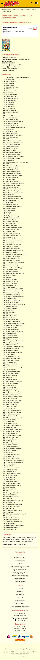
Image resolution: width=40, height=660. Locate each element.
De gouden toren (10, 477)
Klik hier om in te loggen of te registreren (14, 544)
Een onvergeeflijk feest (12, 146)
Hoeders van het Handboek (14, 381)
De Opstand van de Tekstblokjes (15, 323)
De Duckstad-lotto (11, 100)
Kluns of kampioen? (11, 529)
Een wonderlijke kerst (12, 308)
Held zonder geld (11, 110)
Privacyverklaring (20, 579)
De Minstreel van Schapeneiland (15, 127)
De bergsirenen (10, 108)
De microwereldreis (11, 445)
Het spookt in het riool (12, 148)
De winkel (20, 588)
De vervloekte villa (11, 489)
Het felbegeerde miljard (12, 527)
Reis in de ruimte (10, 179)
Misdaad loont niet (11, 285)
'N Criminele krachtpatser (13, 166)
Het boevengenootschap (13, 443)
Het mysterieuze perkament (14, 206)
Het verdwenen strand (12, 437)
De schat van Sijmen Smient (14, 396)
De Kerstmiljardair (11, 200)
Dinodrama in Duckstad (12, 496)
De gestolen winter (11, 362)
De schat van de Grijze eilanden (15, 291)
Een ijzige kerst (10, 237)
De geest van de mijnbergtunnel (15, 262)
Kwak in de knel (10, 354)
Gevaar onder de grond (12, 229)
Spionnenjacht (10, 243)
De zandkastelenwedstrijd (13, 412)
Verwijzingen (20, 603)
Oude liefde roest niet (12, 518)
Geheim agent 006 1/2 (12, 96)
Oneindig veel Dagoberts (13, 493)
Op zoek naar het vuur (12, 91)
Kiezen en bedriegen (12, 221)
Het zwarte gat (10, 508)
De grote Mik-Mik (10, 220)
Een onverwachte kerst (12, 446)
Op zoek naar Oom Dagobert (14, 300)
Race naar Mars (10, 487)
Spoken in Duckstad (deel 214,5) (15, 304)
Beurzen (20, 597)
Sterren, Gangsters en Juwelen (15, 183)
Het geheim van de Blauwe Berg (15, 273)
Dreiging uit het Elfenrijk (13, 295)
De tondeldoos (10, 114)
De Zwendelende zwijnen (13, 116)
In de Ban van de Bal (12, 320)
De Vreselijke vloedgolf (12, 191)
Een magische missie (12, 337)
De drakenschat (10, 104)
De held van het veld (12, 266)
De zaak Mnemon (11, 318)
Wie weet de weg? (11, 370)
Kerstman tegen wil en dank (14, 175)
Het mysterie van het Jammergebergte (17, 162)
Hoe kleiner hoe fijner (12, 204)
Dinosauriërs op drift (11, 133)
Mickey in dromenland (12, 87)
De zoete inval (10, 79)
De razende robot (11, 223)
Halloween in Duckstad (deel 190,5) (16, 254)
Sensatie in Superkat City (13, 431)
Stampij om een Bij (11, 298)
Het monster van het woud (13, 189)
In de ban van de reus (12, 120)
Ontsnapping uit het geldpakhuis (15, 525)
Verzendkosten (20, 561)
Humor (15, 69)
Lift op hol (8, 212)
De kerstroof (9, 202)
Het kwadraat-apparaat (12, 348)
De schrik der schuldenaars (14, 510)
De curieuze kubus (11, 433)
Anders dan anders (11, 327)
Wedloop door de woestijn (13, 196)
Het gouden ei (10, 377)
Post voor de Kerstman (12, 187)
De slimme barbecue (12, 456)
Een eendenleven (11, 385)
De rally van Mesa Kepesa (13, 410)
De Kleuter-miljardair (12, 137)
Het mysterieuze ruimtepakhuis (15, 250)
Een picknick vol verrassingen (14, 227)
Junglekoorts (9, 452)
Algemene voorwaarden (20, 570)
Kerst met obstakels (11, 470)
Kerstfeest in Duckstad (12, 112)
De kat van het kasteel (12, 383)
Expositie (20, 591)
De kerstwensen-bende (12, 402)
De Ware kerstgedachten (13, 145)
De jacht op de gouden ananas (15, 296)
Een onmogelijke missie (13, 258)
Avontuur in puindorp (12, 264)
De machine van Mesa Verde (14, 368)
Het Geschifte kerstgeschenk (14, 173)
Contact (20, 555)
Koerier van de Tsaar (12, 125)
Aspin (24, 657)
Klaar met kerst (10, 421)
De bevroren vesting (11, 475)
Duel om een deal (11, 387)
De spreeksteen (10, 523)
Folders (20, 564)
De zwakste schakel (11, 379)
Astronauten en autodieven (13, 425)
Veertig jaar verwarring (12, 216)
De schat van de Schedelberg (14, 462)
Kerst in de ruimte (11, 231)
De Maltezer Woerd (11, 335)
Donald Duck (14, 9)
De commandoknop (11, 375)
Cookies (33, 649)
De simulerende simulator (13, 154)
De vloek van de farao (12, 350)
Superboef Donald (11, 471)
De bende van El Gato (12, 302)
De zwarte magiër (11, 275)
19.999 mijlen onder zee (13, 441)
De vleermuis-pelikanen (13, 360)
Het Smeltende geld (11, 139)
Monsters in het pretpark (13, 233)
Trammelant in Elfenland (13, 185)
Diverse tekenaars (15, 67)
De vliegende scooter (12, 98)
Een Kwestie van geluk (12, 170)
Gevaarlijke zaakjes (11, 252)
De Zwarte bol (10, 195)
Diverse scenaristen (16, 65)
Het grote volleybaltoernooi (13, 485)
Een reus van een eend (12, 246)
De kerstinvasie (10, 516)
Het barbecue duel (11, 345)
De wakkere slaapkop (12, 168)
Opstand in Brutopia (11, 279)
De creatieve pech (11, 420)
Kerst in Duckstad (11, 333)
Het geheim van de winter (13, 339)
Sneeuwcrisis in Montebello (14, 521)
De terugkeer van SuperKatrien (15, 341)
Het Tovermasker (10, 164)
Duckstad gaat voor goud (13, 414)
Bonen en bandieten (11, 283)
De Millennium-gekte (12, 177)
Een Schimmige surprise (13, 171)
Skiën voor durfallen (11, 495)
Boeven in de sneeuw (12, 281)
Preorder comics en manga (20, 576)
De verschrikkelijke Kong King (14, 121)
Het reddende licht (11, 316)
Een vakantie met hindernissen (15, 346)
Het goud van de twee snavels (14, 135)
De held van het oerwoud (13, 458)
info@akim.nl (21, 620)
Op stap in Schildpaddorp (13, 321)
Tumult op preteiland (12, 271)
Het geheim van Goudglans (14, 391)
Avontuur (10, 69)
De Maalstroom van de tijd (13, 141)
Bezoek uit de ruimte (11, 270)
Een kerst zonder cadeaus (13, 393)
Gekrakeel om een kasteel (13, 473)
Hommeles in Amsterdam (13, 248)
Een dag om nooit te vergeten (14, 500)
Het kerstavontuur (11, 491)
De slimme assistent (11, 423)
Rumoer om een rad (11, 406)
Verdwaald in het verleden (13, 245)
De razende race (10, 408)
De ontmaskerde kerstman (13, 158)
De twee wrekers (10, 464)
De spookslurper (10, 287)
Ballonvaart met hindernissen (14, 143)
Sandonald (9, 498)
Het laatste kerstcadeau (12, 218)
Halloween (9, 277)
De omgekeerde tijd (11, 95)
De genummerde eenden (13, 506)
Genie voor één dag (11, 225)
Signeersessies (20, 600)
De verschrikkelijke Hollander (14, 239)
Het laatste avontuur (11, 314)
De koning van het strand (13, 483)
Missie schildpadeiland (12, 481)
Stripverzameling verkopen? (20, 567)
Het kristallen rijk (10, 479)
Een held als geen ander (13, 454)
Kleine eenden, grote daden (14, 400)
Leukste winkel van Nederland (20, 606)
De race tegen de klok (12, 373)
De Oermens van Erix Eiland (14, 352)
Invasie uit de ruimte (11, 389)
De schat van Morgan (12, 123)
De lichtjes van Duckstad (13, 356)
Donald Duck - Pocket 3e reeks (26, 9)
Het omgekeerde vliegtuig (13, 235)
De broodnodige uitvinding (13, 435)
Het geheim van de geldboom (14, 325)
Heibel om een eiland (12, 395)
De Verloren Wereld (11, 131)
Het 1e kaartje (10, 85)
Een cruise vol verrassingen (14, 241)
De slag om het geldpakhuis (14, 256)
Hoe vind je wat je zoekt (20, 573)
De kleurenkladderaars (12, 329)
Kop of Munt (9, 466)
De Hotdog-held (10, 210)
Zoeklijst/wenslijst (20, 582)
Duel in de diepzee (11, 439)
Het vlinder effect (10, 312)
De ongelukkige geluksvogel (14, 448)
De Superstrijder (10, 502)
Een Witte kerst (10, 129)
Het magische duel (11, 150)
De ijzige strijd (10, 160)
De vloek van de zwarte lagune (15, 193)
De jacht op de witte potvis (13, 343)
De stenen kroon (10, 106)
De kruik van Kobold (11, 398)
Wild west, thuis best (11, 118)
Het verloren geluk (11, 427)
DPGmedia (11, 70)
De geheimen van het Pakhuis (14, 429)
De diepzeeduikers (11, 366)
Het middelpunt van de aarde (14, 418)
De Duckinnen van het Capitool (15, 156)
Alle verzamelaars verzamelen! (15, 460)
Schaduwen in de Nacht (13, 468)
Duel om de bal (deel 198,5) (14, 268)
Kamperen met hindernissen (14, 504)
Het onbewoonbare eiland (13, 152)
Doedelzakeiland (11, 81)
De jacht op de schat (11, 214)
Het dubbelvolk (10, 89)
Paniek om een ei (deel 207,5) (14, 289)
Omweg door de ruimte (12, 306)
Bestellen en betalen (20, 558)
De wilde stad (10, 93)
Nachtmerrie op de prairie (13, 358)
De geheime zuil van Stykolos (14, 293)
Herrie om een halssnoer (13, 181)
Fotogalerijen (20, 594)
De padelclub (9, 512)
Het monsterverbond (11, 404)
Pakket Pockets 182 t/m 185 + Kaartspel (17, 77)
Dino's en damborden (12, 416)
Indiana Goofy (10, 83)
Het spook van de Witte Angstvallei (16, 514)
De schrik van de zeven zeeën (14, 198)
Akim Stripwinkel (5, 9)
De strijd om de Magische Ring (14, 331)
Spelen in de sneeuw (12, 364)
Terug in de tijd (10, 310)
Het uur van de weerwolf (13, 260)
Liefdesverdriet (10, 102)
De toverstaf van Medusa (13, 371)
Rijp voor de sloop (11, 208)
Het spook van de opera (13, 520)
